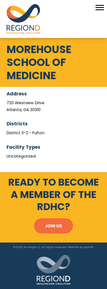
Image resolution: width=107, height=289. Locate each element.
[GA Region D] (53, 19)
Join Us (53, 226)
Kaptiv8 (88, 247)
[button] (99, 7)
